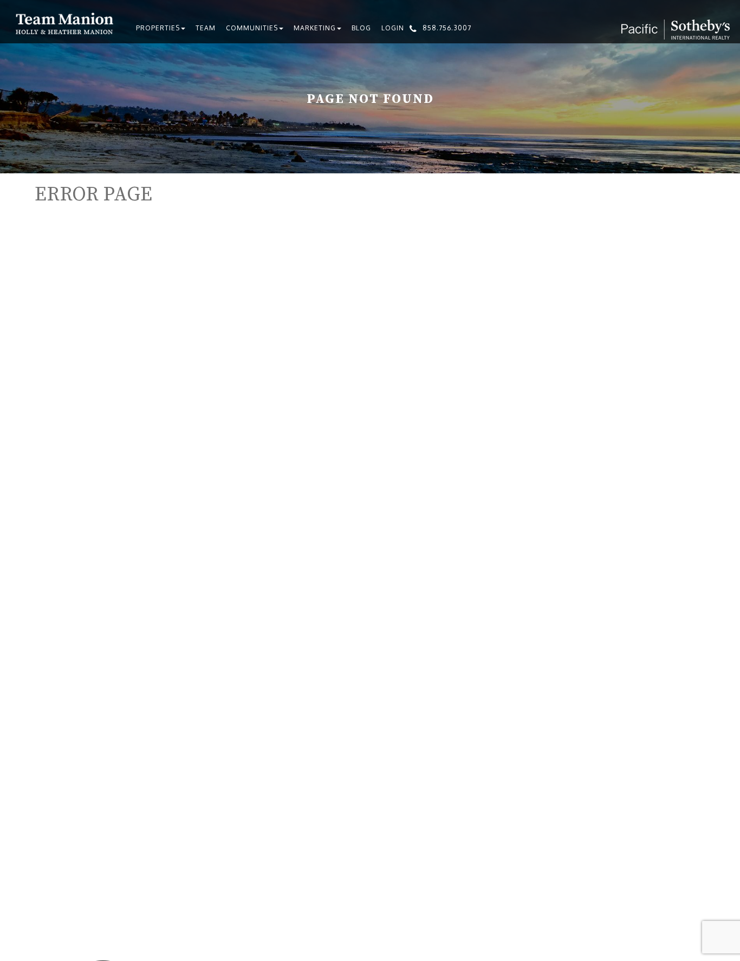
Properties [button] (158, 28)
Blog (361, 28)
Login (392, 28)
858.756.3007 (447, 28)
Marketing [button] (315, 28)
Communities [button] (252, 28)
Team (206, 28)
